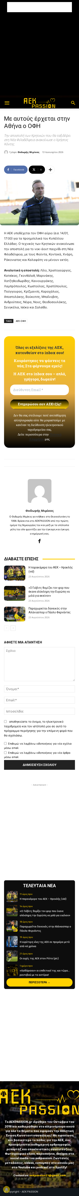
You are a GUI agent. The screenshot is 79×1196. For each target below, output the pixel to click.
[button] (6, 103)
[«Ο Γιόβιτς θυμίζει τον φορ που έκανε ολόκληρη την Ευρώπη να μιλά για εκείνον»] (14, 593)
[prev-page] (6, 628)
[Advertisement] (39, 7)
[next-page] (13, 628)
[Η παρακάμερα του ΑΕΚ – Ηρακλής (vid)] (14, 573)
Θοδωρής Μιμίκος (29, 152)
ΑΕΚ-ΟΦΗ (21, 320)
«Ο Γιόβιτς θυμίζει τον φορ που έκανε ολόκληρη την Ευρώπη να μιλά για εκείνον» (49, 591)
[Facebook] (39, 541)
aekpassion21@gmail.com (47, 1175)
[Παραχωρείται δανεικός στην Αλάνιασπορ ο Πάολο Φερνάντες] (14, 614)
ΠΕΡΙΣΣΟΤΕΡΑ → (39, 982)
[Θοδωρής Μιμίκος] (6, 152)
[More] (50, 170)
